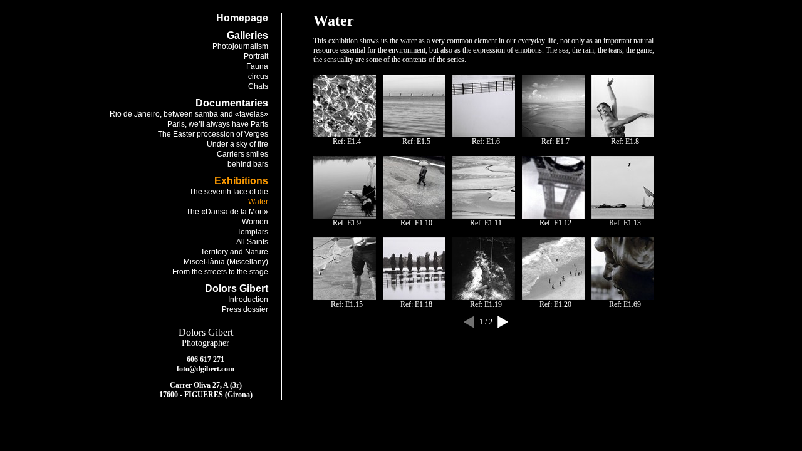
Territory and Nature (234, 251)
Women (255, 221)
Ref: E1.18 (416, 304)
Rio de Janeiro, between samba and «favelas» (189, 114)
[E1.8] (622, 134)
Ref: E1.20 (555, 304)
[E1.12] (553, 216)
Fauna (257, 66)
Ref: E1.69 (625, 304)
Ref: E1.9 (347, 223)
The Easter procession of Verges (213, 134)
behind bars (247, 164)
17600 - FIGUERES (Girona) (206, 394)
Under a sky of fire (237, 144)
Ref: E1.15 (347, 304)
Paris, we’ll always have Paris (217, 124)
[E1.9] (344, 216)
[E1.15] (344, 297)
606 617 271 (205, 359)
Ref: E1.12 (555, 223)
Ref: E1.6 (486, 141)
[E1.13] (622, 216)
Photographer (205, 343)
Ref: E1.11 (486, 223)
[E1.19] (483, 297)
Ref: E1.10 (416, 223)
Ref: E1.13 (625, 223)
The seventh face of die (228, 191)
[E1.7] (553, 134)
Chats (258, 86)
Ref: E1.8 (625, 141)
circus (258, 76)
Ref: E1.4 (347, 141)
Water (258, 201)
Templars (252, 231)
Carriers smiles (242, 154)
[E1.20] (553, 297)
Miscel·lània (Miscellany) (226, 261)
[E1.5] (414, 134)
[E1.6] (483, 134)
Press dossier (245, 309)
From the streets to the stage (220, 271)
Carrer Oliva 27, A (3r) (206, 385)
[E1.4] (344, 134)
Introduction (248, 299)
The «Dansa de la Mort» (227, 211)
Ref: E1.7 (555, 141)
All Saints (252, 241)
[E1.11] (483, 216)
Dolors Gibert (206, 332)
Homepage (242, 18)
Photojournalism (240, 46)
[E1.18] (414, 297)
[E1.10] (414, 216)
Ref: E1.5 (416, 141)
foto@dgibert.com (205, 369)
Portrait (256, 56)
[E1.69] (622, 297)
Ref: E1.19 (486, 304)
